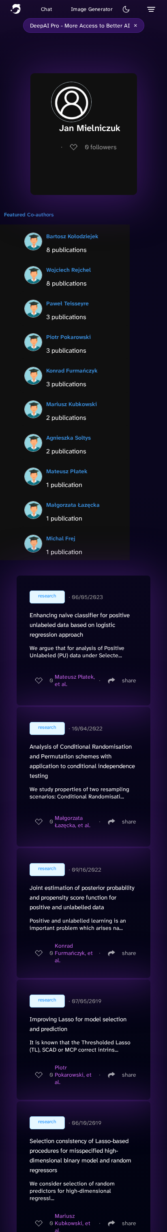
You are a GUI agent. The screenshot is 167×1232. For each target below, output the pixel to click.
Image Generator (92, 9)
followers (101, 147)
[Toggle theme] (126, 9)
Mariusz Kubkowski (71, 404)
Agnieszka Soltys (68, 437)
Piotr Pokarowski (68, 337)
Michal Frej (60, 538)
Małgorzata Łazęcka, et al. (72, 821)
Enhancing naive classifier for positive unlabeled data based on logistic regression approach (80, 625)
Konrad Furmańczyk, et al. (74, 953)
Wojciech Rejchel (68, 269)
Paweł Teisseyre (67, 303)
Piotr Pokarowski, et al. (73, 1075)
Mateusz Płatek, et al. (75, 680)
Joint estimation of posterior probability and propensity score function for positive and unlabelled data (82, 897)
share (129, 680)
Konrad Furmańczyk (72, 370)
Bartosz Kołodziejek (72, 236)
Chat (46, 9)
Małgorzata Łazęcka (73, 504)
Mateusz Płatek (67, 471)
